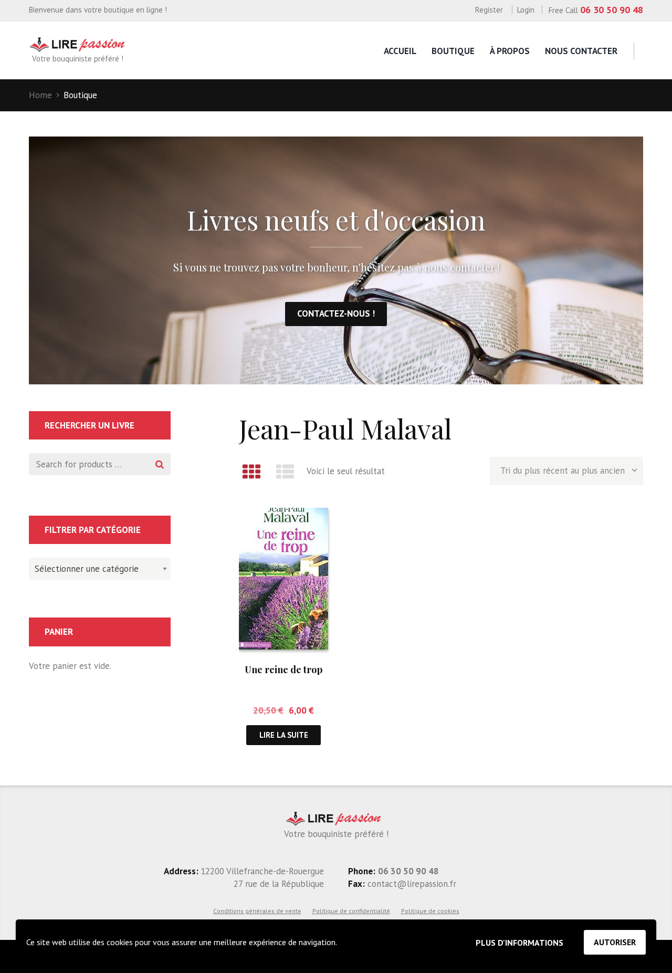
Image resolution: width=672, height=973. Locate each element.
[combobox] (100, 569)
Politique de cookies (430, 911)
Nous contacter (581, 51)
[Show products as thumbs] (251, 471)
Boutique (453, 51)
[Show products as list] (285, 471)
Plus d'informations (519, 942)
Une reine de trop (283, 669)
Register (489, 10)
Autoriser (615, 942)
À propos (510, 51)
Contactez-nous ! (336, 313)
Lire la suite (283, 735)
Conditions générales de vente (257, 911)
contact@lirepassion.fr (410, 884)
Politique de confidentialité (351, 911)
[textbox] (97, 567)
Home (40, 95)
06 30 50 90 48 (611, 10)
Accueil (400, 51)
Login (525, 10)
